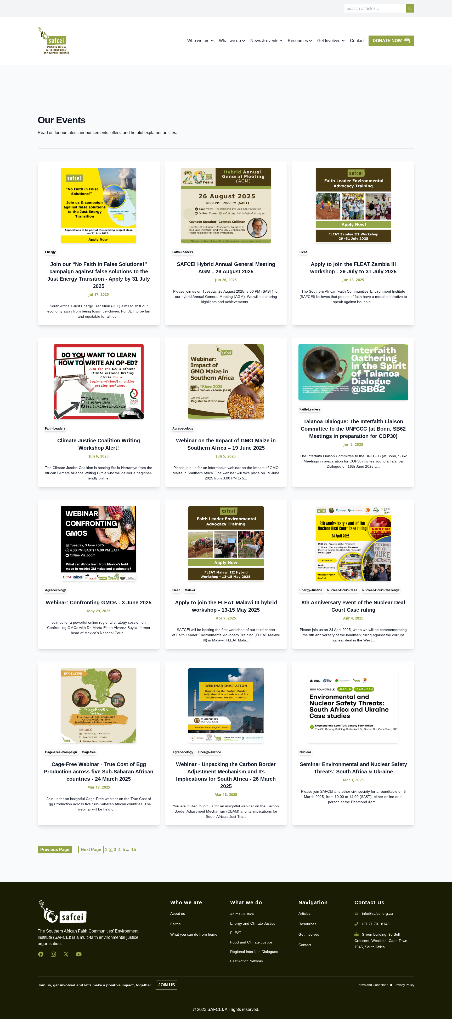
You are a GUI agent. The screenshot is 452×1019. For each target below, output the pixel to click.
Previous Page (54, 849)
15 (133, 849)
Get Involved (308, 934)
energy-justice (311, 590)
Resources (307, 924)
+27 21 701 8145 (375, 924)
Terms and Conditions (372, 985)
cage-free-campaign (61, 752)
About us (177, 913)
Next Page (91, 849)
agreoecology (182, 428)
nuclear (305, 752)
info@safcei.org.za (377, 913)
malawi (190, 590)
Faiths (175, 924)
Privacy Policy (404, 985)
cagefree (89, 752)
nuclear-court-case (342, 590)
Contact (357, 40)
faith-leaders (182, 252)
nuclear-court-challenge (380, 590)
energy (50, 252)
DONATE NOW (387, 40)
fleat (303, 252)
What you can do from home (193, 934)
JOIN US (166, 985)
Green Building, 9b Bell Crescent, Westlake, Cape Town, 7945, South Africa (381, 940)
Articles (304, 913)
